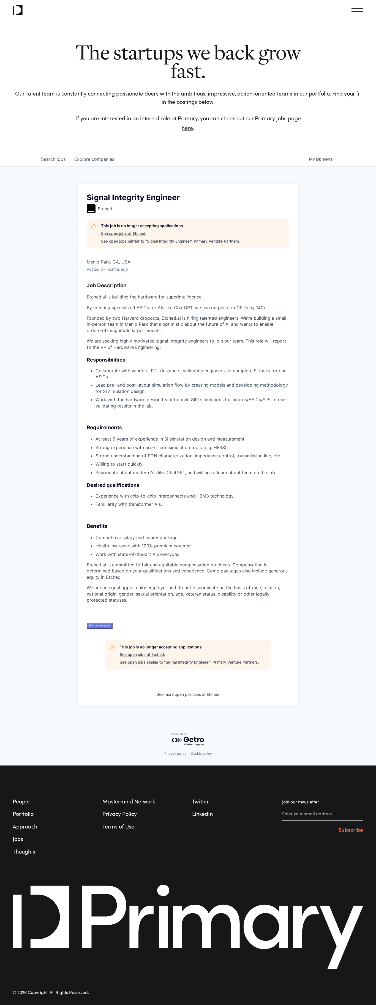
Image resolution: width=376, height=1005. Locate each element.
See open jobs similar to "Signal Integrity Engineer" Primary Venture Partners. (170, 241)
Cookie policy (201, 753)
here (187, 128)
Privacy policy (175, 753)
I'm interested (99, 626)
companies (94, 159)
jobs (53, 159)
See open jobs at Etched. (123, 233)
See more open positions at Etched (188, 694)
